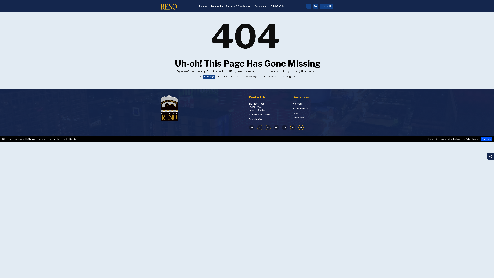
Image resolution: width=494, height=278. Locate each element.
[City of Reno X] (259, 127)
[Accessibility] (308, 6)
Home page (209, 77)
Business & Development (239, 6)
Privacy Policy (42, 139)
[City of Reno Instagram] (292, 127)
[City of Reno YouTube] (284, 127)
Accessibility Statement (27, 139)
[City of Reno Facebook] (251, 127)
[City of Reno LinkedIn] (268, 127)
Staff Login (486, 139)
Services (203, 6)
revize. (449, 139)
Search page (251, 77)
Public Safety (277, 6)
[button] (326, 6)
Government (261, 6)
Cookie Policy (71, 139)
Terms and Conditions (57, 139)
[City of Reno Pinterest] (276, 127)
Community (217, 6)
